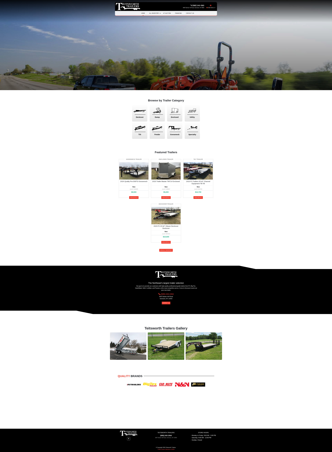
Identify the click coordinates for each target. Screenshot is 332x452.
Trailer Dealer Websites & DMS (166, 449)
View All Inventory (166, 250)
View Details (134, 197)
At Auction (167, 13)
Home (143, 13)
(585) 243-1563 (167, 294)
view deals (211, 7)
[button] (128, 438)
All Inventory (154, 13)
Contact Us (190, 13)
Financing (178, 13)
